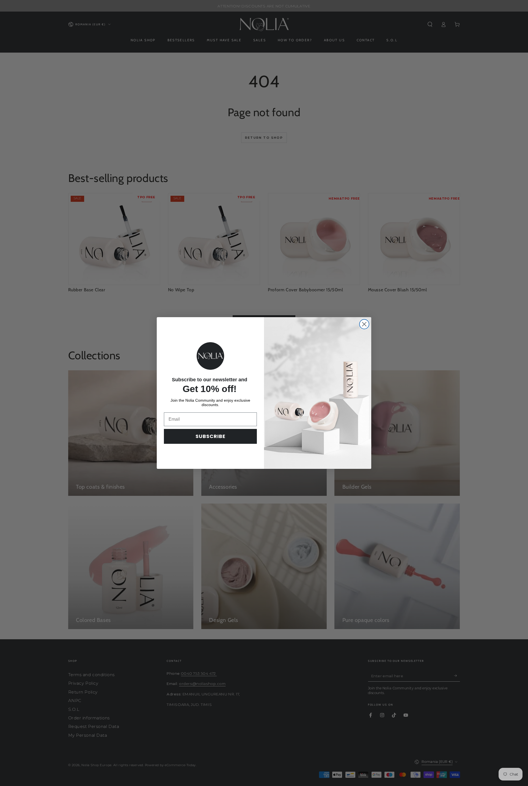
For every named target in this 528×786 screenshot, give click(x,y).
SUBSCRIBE (211, 436)
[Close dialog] (364, 324)
